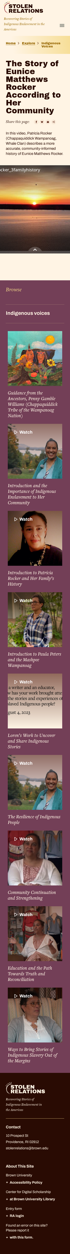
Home (11, 43)
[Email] (48, 122)
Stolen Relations (26, 8)
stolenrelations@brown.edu (27, 1148)
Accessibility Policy (26, 1182)
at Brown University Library (32, 1199)
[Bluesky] (42, 122)
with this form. (21, 1237)
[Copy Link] (53, 122)
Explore (28, 43)
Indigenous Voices (50, 45)
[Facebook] (36, 122)
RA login (17, 1216)
